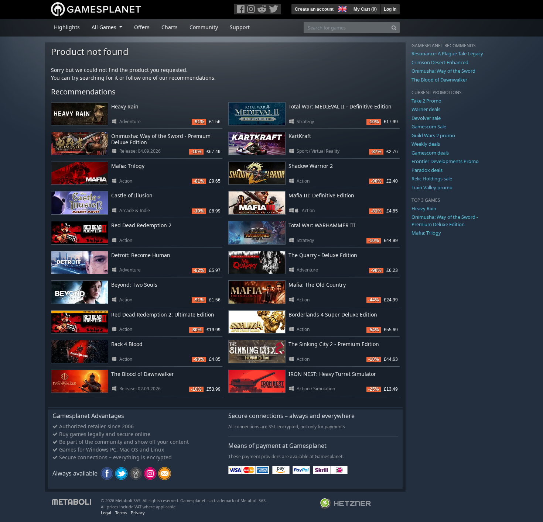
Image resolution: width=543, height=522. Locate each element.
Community (203, 27)
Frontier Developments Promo (445, 161)
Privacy (138, 512)
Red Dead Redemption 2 (141, 225)
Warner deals (425, 109)
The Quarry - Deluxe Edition (322, 255)
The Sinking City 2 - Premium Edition (333, 344)
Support (240, 27)
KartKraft (299, 135)
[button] (341, 8)
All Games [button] (105, 27)
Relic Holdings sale (431, 178)
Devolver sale (426, 118)
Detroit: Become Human (140, 255)
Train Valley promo (431, 187)
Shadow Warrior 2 (310, 165)
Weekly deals (425, 144)
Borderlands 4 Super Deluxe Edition (332, 314)
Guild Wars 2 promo (433, 135)
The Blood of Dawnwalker (142, 373)
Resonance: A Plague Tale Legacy (447, 53)
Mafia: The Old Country (317, 284)
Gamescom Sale (428, 126)
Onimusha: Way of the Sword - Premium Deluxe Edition (161, 139)
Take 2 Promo (426, 100)
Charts (169, 27)
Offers (142, 27)
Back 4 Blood (127, 344)
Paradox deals (427, 170)
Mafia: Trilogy (127, 165)
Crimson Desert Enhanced (439, 62)
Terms (121, 512)
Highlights (67, 27)
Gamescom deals (430, 152)
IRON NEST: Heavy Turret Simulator (332, 373)
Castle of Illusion (132, 195)
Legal (106, 512)
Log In (390, 9)
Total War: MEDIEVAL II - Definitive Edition (340, 106)
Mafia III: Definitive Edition (321, 195)
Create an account (314, 9)
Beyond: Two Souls (134, 284)
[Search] (394, 27)
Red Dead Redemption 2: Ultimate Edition (162, 314)
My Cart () (365, 9)
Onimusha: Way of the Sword (443, 71)
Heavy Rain (125, 106)
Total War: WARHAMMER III (322, 225)
